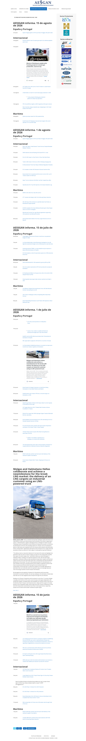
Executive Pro (38, 738)
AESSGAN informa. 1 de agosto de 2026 (31, 131)
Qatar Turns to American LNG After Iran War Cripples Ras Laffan (37, 180)
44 (25, 728)
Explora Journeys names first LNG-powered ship (33, 116)
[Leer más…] (15, 590)
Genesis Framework (45, 738)
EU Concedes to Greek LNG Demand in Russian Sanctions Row (36, 169)
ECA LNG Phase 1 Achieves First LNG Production (33, 687)
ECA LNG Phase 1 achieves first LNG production (33, 691)
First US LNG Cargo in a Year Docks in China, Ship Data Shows (36, 157)
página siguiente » (31, 729)
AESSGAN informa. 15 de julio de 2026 (32, 229)
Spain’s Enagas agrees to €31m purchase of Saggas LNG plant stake (38, 32)
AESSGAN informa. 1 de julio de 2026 (32, 311)
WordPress (52, 738)
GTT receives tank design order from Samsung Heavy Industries (37, 197)
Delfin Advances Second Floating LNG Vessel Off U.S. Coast (35, 152)
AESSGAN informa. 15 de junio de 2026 (31, 596)
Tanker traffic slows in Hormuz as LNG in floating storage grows (37, 161)
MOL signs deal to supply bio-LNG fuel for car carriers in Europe (37, 340)
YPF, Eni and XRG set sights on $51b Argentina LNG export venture (37, 104)
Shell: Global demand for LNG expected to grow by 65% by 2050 (36, 262)
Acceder (55, 738)
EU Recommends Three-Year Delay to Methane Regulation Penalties (38, 164)
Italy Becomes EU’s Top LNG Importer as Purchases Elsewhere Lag (37, 184)
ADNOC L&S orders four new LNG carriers (32, 192)
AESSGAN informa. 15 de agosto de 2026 (32, 24)
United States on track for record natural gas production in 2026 (37, 92)
